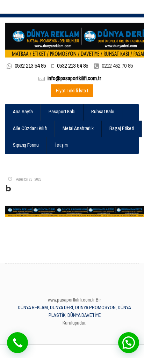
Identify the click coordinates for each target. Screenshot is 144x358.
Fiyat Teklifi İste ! (72, 90)
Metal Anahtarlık (78, 128)
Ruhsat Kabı (102, 111)
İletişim (61, 145)
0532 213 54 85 (30, 65)
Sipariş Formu (26, 145)
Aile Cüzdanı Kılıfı (30, 128)
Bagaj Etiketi (121, 128)
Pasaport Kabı (62, 111)
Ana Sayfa (23, 111)
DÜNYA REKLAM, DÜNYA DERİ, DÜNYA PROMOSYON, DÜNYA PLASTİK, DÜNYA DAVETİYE (74, 311)
